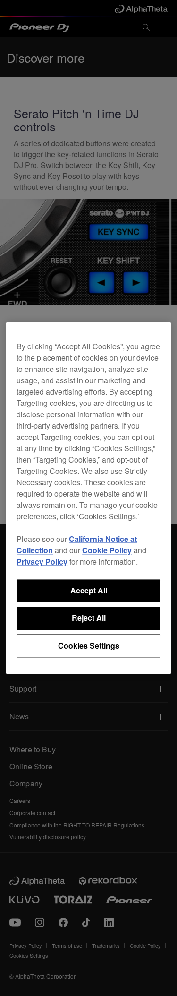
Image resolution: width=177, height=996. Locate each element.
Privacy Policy (42, 561)
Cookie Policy (107, 550)
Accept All (88, 590)
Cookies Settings (88, 645)
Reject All (89, 618)
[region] (88, 498)
